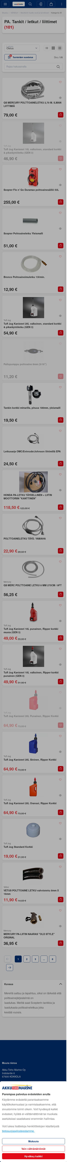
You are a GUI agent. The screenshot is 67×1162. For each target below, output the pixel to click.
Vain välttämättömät (33, 1148)
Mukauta (33, 1141)
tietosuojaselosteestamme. (18, 1131)
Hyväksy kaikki (33, 1156)
